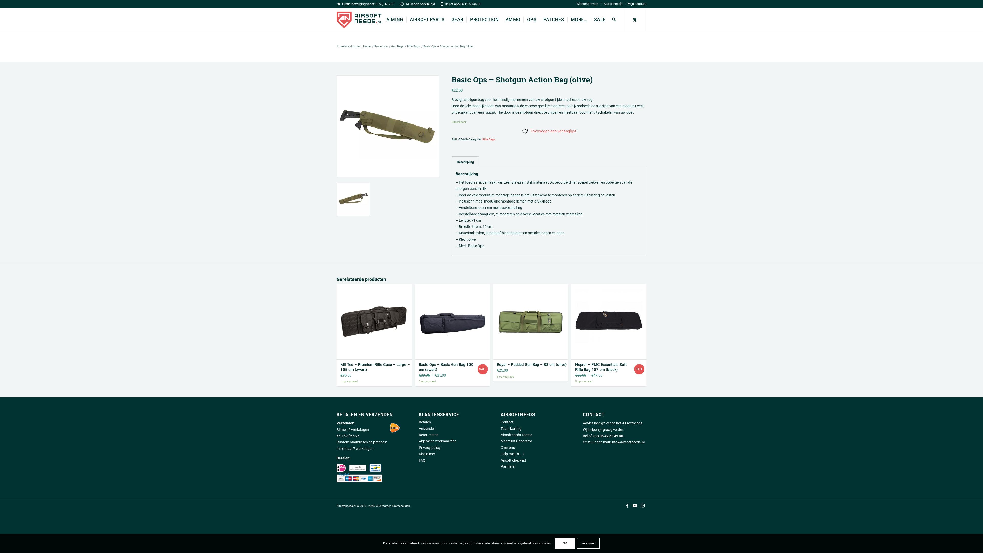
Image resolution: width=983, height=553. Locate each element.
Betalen (425, 422)
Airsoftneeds (613, 4)
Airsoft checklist (513, 460)
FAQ (422, 460)
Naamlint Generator (516, 441)
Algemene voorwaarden (437, 441)
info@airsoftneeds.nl (628, 442)
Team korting (511, 429)
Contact (507, 422)
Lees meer (588, 543)
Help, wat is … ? (513, 454)
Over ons (508, 447)
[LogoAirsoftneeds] (359, 19)
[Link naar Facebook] (627, 505)
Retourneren (429, 435)
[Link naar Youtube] (635, 505)
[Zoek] (614, 19)
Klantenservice (587, 4)
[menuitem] (587, 4)
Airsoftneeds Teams (516, 435)
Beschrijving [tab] (465, 162)
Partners (508, 466)
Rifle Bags (488, 139)
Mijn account (637, 4)
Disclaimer (427, 454)
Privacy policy (430, 447)
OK (565, 543)
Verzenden (427, 429)
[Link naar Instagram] (642, 505)
